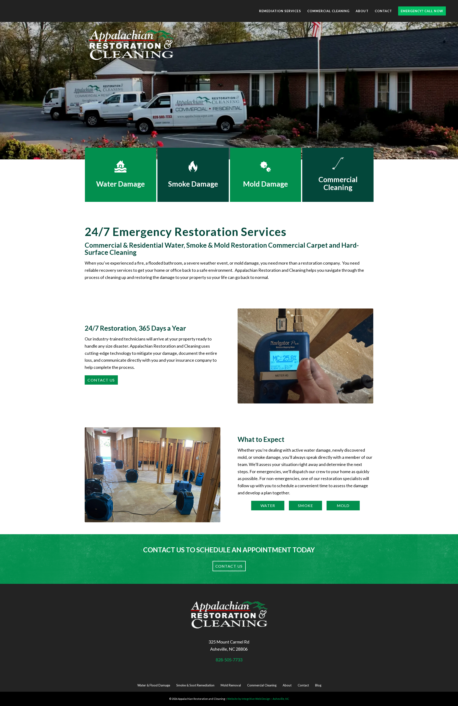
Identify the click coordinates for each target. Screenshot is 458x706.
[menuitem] (280, 11)
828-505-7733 (229, 659)
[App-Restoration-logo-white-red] (131, 45)
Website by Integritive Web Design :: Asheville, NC (258, 698)
